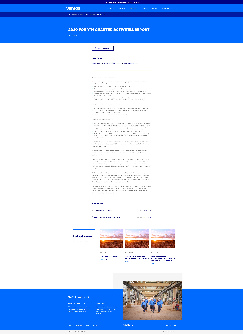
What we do (122, 8)
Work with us (165, 8)
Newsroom (154, 8)
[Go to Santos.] (69, 14)
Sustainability (133, 8)
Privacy (88, 325)
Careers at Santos (74, 303)
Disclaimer (95, 325)
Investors (144, 8)
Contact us (70, 325)
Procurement (100, 303)
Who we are (110, 8)
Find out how (136, 2)
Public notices (79, 325)
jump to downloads (104, 48)
